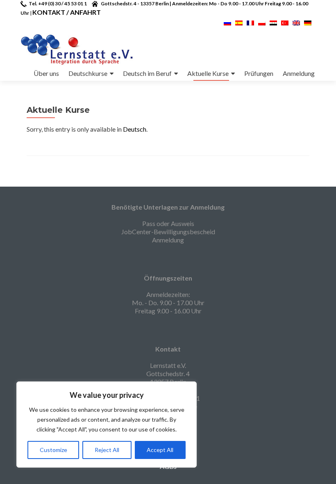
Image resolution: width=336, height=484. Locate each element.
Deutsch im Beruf (147, 73)
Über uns (46, 73)
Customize (53, 449)
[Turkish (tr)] (284, 22)
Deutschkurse (87, 73)
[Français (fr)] (250, 22)
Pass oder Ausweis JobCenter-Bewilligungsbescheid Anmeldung (168, 231)
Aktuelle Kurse (208, 73)
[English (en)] (296, 22)
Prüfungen (258, 73)
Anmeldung (299, 73)
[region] (106, 424)
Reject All (107, 449)
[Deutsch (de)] (307, 22)
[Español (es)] (239, 22)
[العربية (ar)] (273, 22)
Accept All (160, 449)
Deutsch (134, 129)
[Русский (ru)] (227, 22)
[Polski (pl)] (262, 22)
